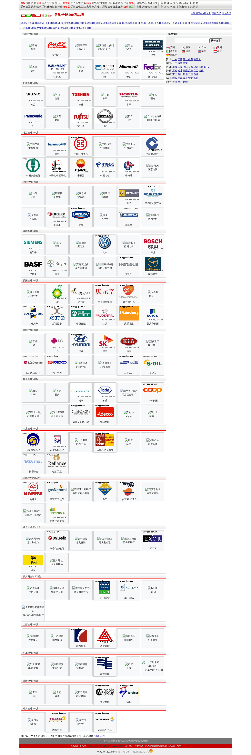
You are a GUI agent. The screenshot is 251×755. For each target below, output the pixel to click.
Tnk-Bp (152, 591)
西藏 (196, 74)
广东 (190, 70)
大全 (155, 6)
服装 (28, 2)
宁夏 (190, 78)
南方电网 (105, 674)
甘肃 (180, 78)
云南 (190, 74)
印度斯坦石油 (57, 450)
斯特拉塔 (57, 323)
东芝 (81, 104)
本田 (128, 104)
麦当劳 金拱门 (105, 49)
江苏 (180, 66)
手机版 (88, 28)
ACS (105, 499)
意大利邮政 (105, 542)
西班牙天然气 (57, 499)
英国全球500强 (119, 23)
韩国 (188, 47)
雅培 (105, 77)
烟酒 (110, 2)
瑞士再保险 (57, 416)
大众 (105, 252)
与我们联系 (99, 735)
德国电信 (129, 246)
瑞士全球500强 (151, 23)
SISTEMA (129, 598)
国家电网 (152, 169)
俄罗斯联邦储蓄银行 (33, 614)
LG (57, 351)
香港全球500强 (60, 28)
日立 (128, 120)
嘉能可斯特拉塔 (81, 422)
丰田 (105, 98)
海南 (201, 70)
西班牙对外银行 (81, 493)
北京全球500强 (71, 23)
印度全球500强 (167, 23)
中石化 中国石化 (57, 175)
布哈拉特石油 (33, 450)
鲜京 (105, 351)
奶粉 (126, 6)
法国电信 (152, 218)
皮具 (44, 2)
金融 (110, 6)
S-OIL (153, 372)
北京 (174, 59)
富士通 (81, 126)
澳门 (180, 82)
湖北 (180, 70)
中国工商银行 (81, 154)
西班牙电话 (153, 493)
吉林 (180, 63)
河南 (174, 70)
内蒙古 (197, 59)
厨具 (104, 6)
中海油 (128, 175)
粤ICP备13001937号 (107, 751)
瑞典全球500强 (76, 28)
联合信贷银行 (57, 548)
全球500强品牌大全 (201, 13)
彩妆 (78, 2)
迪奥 (33, 197)
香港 (174, 82)
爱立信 (81, 723)
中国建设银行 (153, 154)
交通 (28, 6)
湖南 (185, 70)
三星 (33, 345)
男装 (33, 2)
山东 (206, 66)
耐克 (33, 49)
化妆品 (66, 2)
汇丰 (33, 696)
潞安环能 (105, 646)
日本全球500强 (55, 23)
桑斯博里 (129, 323)
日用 (115, 2)
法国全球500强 (87, 23)
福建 (196, 66)
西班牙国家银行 (33, 514)
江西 (201, 66)
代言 (144, 2)
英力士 (152, 416)
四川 (180, 74)
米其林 (128, 225)
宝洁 (128, 49)
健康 (115, 6)
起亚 (128, 351)
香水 (73, 2)
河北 (185, 59)
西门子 (33, 252)
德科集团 (105, 422)
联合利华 (33, 295)
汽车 (33, 6)
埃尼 (33, 570)
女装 (38, 2)
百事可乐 (81, 49)
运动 (120, 2)
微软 (128, 77)
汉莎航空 (152, 274)
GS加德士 (105, 366)
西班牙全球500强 (184, 23)
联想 (57, 154)
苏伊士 (104, 218)
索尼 (33, 104)
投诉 (149, 2)
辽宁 (174, 63)
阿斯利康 (57, 730)
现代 (81, 351)
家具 (94, 6)
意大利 (173, 51)
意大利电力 (57, 564)
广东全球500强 (44, 28)
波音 (81, 71)
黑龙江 (186, 63)
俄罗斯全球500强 (220, 23)
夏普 (57, 120)
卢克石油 (33, 591)
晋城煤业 (129, 640)
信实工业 (57, 471)
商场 (155, 2)
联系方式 (216, 13)
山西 (190, 59)
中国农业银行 (33, 175)
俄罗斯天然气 (81, 591)
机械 (131, 2)
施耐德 (104, 197)
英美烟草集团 (105, 302)
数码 (38, 6)
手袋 (73, 6)
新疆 (196, 78)
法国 (219, 47)
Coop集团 (153, 400)
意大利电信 (33, 542)
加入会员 (226, 13)
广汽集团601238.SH (153, 670)
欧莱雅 (57, 197)
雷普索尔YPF (129, 499)
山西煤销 (57, 640)
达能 (81, 225)
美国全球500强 (39, 23)
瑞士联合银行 (129, 394)
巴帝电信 (81, 444)
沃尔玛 (57, 77)
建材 (99, 6)
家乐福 (81, 197)
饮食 (104, 2)
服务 (120, 6)
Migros (129, 416)
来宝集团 (105, 702)
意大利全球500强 (202, 23)
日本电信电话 (153, 120)
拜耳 (57, 274)
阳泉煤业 (152, 640)
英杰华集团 (153, 323)
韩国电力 (57, 372)
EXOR (153, 548)
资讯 (139, 2)
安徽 (190, 66)
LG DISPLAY (33, 372)
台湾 (185, 82)
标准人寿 (33, 323)
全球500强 (26, 23)
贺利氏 (128, 274)
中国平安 (57, 668)
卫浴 (83, 6)
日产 (105, 126)
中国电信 (105, 175)
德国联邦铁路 (105, 268)
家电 (94, 2)
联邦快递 (152, 77)
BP (57, 302)
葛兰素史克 (129, 302)
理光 (152, 98)
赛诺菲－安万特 (153, 203)
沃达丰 (152, 295)
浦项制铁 (81, 366)
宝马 (57, 246)
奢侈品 (66, 6)
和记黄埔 (81, 696)
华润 (57, 696)
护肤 (83, 2)
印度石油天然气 (105, 450)
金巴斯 (81, 302)
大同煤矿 (33, 640)
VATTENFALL (105, 730)
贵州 (185, 74)
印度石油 (152, 444)
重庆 (174, 74)
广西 (196, 70)
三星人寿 (129, 372)
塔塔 (128, 444)
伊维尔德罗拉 (57, 521)
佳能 (57, 98)
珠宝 (88, 2)
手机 (44, 6)
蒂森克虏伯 (81, 268)
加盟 (139, 6)
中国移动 (105, 148)
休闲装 (50, 6)
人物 (144, 6)
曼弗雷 (33, 499)
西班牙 (173, 54)
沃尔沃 (33, 723)
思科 (33, 71)
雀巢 (57, 394)
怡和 (128, 702)
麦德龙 (81, 246)
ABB (33, 394)
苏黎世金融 (33, 416)
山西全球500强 (28, 28)
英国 (203, 51)
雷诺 (128, 203)
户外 (60, 6)
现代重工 (152, 345)
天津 (180, 59)
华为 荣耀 (33, 668)
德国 (188, 51)
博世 (152, 252)
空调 (99, 2)
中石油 (81, 175)
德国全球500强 (103, 23)
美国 (172, 47)
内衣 (60, 2)
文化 (78, 6)
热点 (149, 6)
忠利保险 (81, 542)
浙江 (185, 66)
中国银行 (129, 148)
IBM (153, 55)
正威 (128, 668)
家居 (88, 6)
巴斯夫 (33, 274)
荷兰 (219, 51)
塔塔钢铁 (33, 471)
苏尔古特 (105, 598)
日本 (203, 47)
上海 (174, 66)
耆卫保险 (81, 323)
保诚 (105, 323)
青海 (185, 78)
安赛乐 (57, 225)
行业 (126, 2)
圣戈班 (33, 218)
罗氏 (105, 400)
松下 (33, 126)
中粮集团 (33, 148)
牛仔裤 (50, 2)
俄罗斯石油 (57, 591)
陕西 (174, 78)
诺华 (81, 400)
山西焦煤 (81, 646)
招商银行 (81, 668)
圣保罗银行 (129, 542)
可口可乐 (57, 55)
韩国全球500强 (135, 23)
